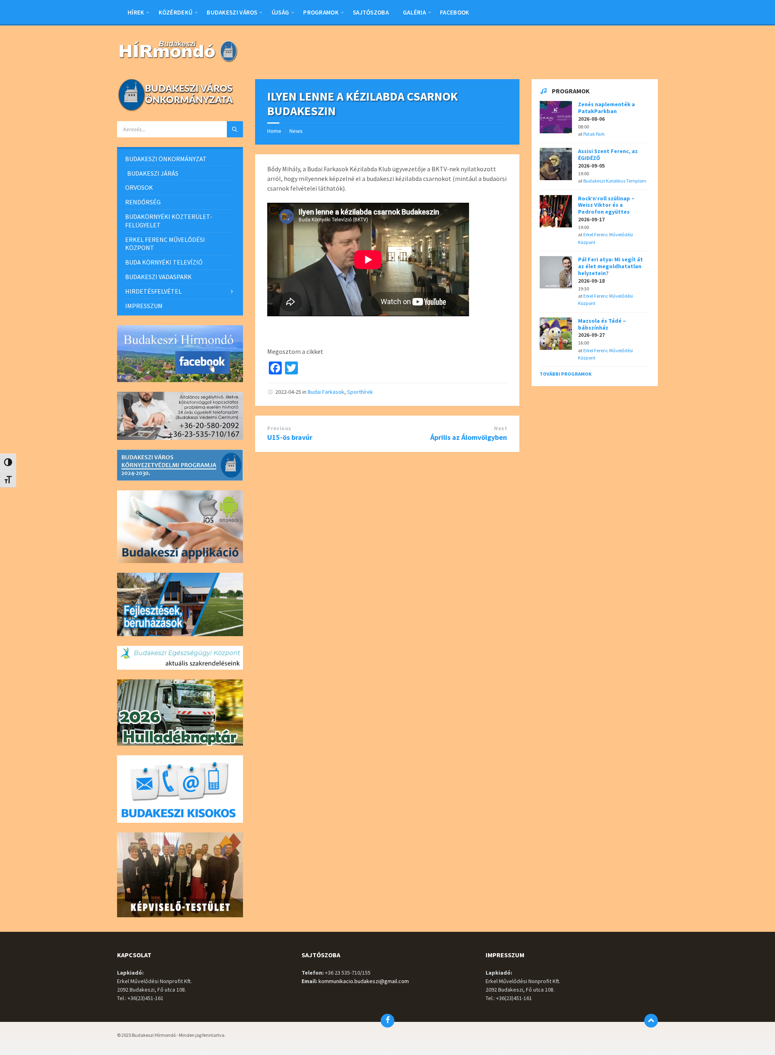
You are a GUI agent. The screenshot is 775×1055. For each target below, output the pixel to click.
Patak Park (594, 134)
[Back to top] (651, 1021)
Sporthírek (360, 391)
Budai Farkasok (326, 391)
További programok (566, 374)
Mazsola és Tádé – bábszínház (602, 324)
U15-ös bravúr (289, 437)
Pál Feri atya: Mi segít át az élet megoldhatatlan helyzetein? (610, 266)
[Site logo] (177, 63)
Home (274, 131)
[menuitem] (136, 12)
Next (500, 428)
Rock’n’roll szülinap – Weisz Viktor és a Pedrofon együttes (606, 205)
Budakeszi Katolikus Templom (614, 181)
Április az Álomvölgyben (468, 437)
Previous (279, 428)
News (296, 131)
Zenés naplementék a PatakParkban (606, 108)
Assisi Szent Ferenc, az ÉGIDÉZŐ (608, 154)
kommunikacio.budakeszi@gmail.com (363, 981)
